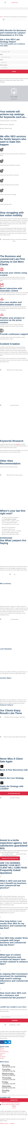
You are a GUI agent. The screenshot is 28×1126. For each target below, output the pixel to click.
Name (1, 54)
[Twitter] (9, 1042)
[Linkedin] (5, 1042)
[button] (14, 8)
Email (1, 59)
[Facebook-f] (2, 1042)
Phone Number (3, 65)
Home (1, 16)
